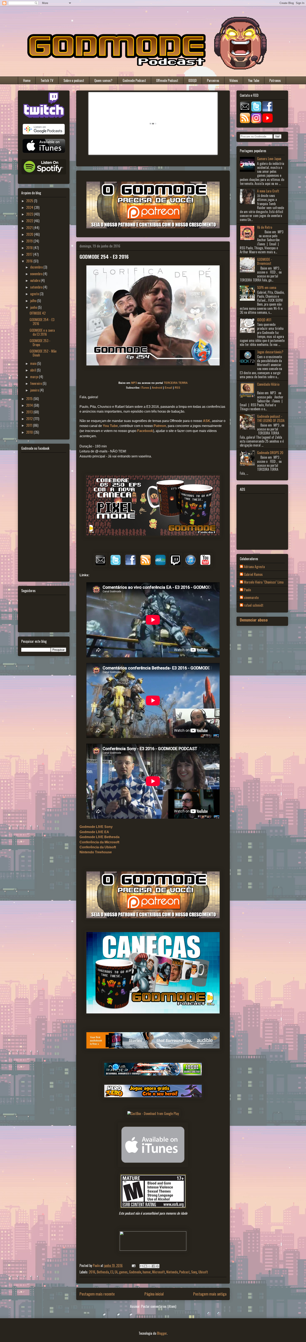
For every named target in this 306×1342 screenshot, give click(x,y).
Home (26, 80)
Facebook (145, 431)
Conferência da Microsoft (99, 842)
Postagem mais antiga (209, 1294)
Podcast (184, 1271)
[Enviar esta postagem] (133, 1265)
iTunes (145, 387)
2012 (30, 418)
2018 (30, 247)
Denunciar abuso (254, 620)
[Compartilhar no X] (149, 1266)
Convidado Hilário (268, 384)
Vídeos (233, 80)
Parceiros (213, 80)
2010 (30, 432)
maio (33, 363)
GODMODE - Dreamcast (264, 261)
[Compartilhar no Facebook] (153, 1266)
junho (34, 307)
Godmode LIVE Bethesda (99, 837)
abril (33, 370)
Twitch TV (47, 80)
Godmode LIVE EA (94, 832)
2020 (30, 234)
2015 (30, 398)
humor (147, 1271)
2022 (30, 220)
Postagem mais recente (97, 1294)
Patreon (160, 426)
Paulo (247, 590)
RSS (177, 387)
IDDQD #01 (264, 319)
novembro (36, 273)
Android (157, 387)
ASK (206, 421)
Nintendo (172, 1271)
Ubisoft (203, 1271)
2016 (92, 1271)
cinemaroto (251, 598)
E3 (111, 1271)
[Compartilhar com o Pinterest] (157, 1266)
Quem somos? (103, 80)
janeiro (35, 390)
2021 (30, 227)
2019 (30, 241)
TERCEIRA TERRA (176, 382)
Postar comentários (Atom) (158, 1306)
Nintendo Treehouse (96, 852)
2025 (30, 200)
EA (116, 1271)
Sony (194, 1271)
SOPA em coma (266, 287)
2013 (30, 411)
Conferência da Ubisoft (98, 847)
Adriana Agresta (254, 567)
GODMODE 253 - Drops (40, 342)
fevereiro (36, 383)
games (123, 1271)
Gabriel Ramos (253, 574)
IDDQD (192, 80)
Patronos (275, 80)
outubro (35, 280)
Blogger (162, 1333)
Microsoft (158, 1271)
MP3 (134, 382)
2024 (30, 207)
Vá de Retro (264, 227)
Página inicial (154, 1294)
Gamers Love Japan (269, 158)
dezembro (37, 267)
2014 (30, 405)
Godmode (135, 1271)
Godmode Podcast (134, 80)
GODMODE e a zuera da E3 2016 (42, 332)
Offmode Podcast (167, 80)
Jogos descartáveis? (270, 351)
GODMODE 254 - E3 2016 (42, 321)
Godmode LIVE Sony (96, 827)
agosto (35, 293)
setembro (36, 287)
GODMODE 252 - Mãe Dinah (43, 353)
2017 (29, 254)
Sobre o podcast (73, 80)
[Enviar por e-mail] (141, 1266)
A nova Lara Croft (268, 190)
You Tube (253, 80)
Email (168, 387)
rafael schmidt (253, 605)
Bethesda (103, 1271)
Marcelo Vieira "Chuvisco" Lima (264, 582)
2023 (30, 214)
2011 (29, 425)
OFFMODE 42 (38, 313)
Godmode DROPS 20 (270, 452)
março (34, 376)
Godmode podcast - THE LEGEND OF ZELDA (271, 418)
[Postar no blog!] (145, 1266)
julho (33, 300)
